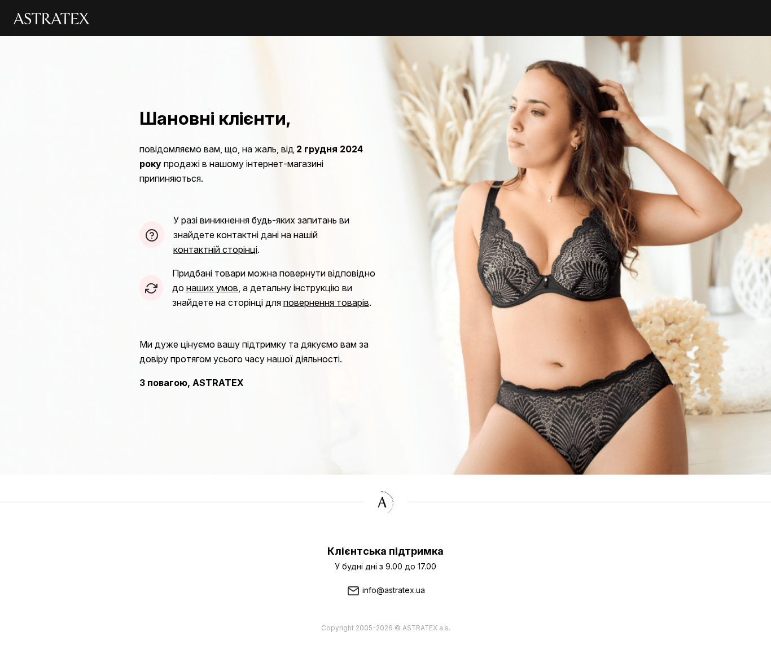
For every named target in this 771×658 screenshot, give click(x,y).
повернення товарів (326, 302)
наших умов (212, 287)
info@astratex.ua (392, 590)
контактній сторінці (215, 249)
